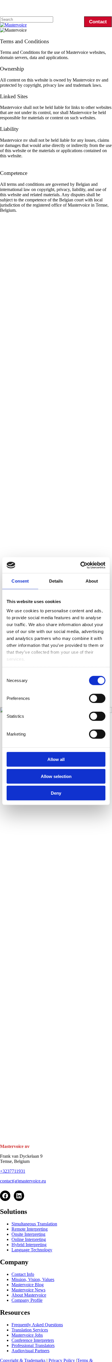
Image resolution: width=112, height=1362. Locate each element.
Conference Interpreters (32, 1340)
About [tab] (92, 581)
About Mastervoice (28, 1295)
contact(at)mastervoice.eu (23, 1180)
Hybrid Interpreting (29, 1244)
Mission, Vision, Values (32, 1279)
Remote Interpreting (29, 1229)
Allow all (56, 759)
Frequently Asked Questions (37, 1324)
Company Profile (27, 1300)
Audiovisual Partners (30, 1350)
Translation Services (29, 1329)
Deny (56, 793)
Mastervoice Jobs (27, 1335)
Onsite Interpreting (28, 1234)
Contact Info (22, 1274)
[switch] (97, 698)
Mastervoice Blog (27, 1284)
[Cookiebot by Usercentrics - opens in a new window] (80, 565)
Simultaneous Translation (34, 1223)
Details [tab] (56, 581)
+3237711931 (12, 1171)
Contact (98, 21)
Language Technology (31, 1249)
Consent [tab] (20, 581)
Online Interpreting (28, 1239)
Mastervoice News (28, 1289)
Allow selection (56, 776)
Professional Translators (33, 1345)
